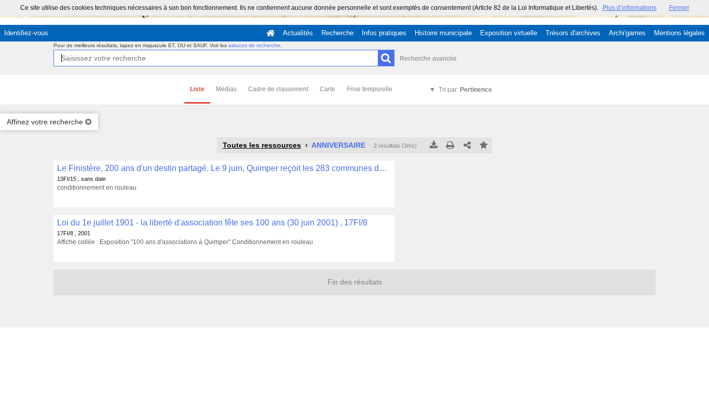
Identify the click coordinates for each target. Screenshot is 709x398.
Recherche (337, 33)
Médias (226, 89)
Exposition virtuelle (508, 33)
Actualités (298, 33)
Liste (197, 89)
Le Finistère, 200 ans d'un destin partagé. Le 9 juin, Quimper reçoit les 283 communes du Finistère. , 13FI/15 (224, 168)
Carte (327, 89)
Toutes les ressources (262, 145)
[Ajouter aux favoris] (483, 145)
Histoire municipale (443, 33)
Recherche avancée (428, 58)
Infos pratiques (384, 33)
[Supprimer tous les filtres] (88, 122)
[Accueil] (270, 33)
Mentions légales (679, 33)
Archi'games (627, 33)
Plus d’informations (630, 7)
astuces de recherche (254, 45)
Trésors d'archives (573, 33)
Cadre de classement (278, 89)
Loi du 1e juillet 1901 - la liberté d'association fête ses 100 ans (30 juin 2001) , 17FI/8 (212, 222)
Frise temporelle (369, 89)
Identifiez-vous (26, 33)
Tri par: (465, 89)
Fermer (679, 7)
